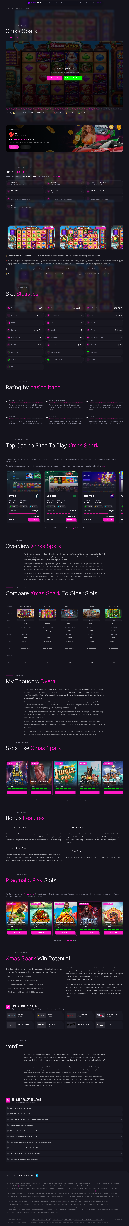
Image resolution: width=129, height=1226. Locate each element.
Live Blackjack (11, 1193)
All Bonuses (47, 1199)
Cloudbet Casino (91, 1196)
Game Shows (22, 1196)
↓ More (11, 409)
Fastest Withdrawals (51, 1204)
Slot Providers (53, 1183)
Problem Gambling (83, 1207)
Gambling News (83, 1209)
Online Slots (15, 1183)
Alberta (68, 1191)
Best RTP (113, 1188)
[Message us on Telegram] (37, 1175)
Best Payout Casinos (90, 1204)
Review (26, 620)
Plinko (38, 1196)
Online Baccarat (40, 1193)
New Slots (34, 1183)
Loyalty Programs (34, 1201)
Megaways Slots (72, 1183)
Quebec (51, 1191)
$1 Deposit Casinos (76, 1201)
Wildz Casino (10, 1199)
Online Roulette (21, 1193)
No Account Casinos (48, 1188)
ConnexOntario (57, 1219)
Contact (33, 1212)
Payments (68, 1188)
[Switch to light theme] (93, 3)
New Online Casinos (53, 1185)
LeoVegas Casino (102, 1196)
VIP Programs (44, 1201)
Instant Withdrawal (12, 1191)
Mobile (36, 1191)
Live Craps (91, 1193)
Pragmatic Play (19, 8)
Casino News (42, 1185)
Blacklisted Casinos (48, 1207)
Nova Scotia (91, 1191)
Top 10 (89, 1188)
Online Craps (82, 1193)
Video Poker (74, 1193)
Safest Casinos (37, 1207)
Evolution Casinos (36, 1188)
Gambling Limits (94, 1207)
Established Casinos (105, 1185)
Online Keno (98, 1193)
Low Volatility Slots (12, 1185)
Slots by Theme (43, 1183)
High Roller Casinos (92, 1185)
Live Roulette (30, 1193)
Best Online (83, 1188)
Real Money (96, 1188)
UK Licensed (48, 1209)
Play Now (34, 519)
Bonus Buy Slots (83, 1183)
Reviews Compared (24, 1188)
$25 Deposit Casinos (26, 1204)
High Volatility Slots (113, 1183)
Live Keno (106, 1193)
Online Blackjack (111, 1191)
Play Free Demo (56, 78)
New (41, 1191)
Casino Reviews (28, 1191)
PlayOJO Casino (20, 1199)
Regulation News (73, 1209)
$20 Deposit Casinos (13, 1204)
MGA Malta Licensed (24, 1209)
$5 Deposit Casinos (89, 1201)
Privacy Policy (54, 1212)
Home (7, 8)
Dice (47, 1196)
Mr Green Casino (113, 1196)
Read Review (35, 516)
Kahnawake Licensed (38, 1209)
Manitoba (74, 1191)
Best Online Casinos (31, 1185)
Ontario (46, 1191)
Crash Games (31, 1196)
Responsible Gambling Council (41, 1219)
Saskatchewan (82, 1191)
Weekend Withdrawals (76, 1204)
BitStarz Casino (81, 1196)
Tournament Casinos (55, 1201)
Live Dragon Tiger (12, 1196)
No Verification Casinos (66, 1185)
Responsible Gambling (70, 1207)
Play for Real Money (74, 78)
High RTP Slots (93, 1183)
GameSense (67, 1219)
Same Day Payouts (63, 1204)
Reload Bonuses (23, 1201)
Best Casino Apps (12, 1188)
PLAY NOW (17, 792)
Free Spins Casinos (105, 1199)
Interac (20, 1191)
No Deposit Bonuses (78, 1199)
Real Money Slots (25, 1183)
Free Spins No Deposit (92, 1199)
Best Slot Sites (62, 1183)
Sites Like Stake (59, 1188)
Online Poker (58, 1193)
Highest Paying (105, 1188)
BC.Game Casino (70, 1196)
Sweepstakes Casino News (110, 1209)
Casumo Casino (30, 1199)
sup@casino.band (27, 1175)
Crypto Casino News (95, 1209)
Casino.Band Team (17, 1212)
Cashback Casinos (12, 1201)
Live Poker (66, 1193)
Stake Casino (60, 1196)
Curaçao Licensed (12, 1209)
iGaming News (63, 1209)
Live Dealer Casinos (80, 1185)
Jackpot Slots (103, 1183)
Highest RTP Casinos (103, 1204)
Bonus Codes (55, 1199)
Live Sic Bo (114, 1193)
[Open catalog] (99, 3)
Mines (43, 1196)
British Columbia (60, 1191)
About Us (26, 1212)
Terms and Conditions (43, 1212)
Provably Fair (59, 1207)
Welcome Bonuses (66, 1199)
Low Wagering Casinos (13, 1207)
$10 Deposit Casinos (102, 1201)
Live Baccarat (49, 1193)
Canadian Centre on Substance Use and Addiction (88, 1219)
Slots (11, 8)
